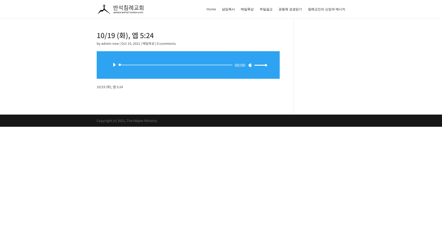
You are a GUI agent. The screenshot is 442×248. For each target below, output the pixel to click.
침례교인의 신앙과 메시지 (326, 9)
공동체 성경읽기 (290, 9)
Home (211, 9)
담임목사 (228, 9)
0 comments (166, 43)
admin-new (110, 43)
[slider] (259, 65)
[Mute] (250, 65)
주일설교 (266, 9)
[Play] (114, 64)
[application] (188, 65)
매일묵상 (247, 9)
